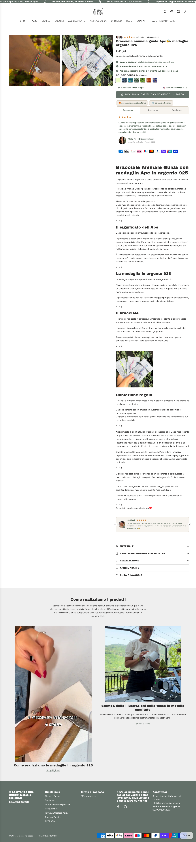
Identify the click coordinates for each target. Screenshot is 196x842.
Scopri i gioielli (53, 770)
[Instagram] (125, 806)
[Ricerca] (165, 11)
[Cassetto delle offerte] (171, 11)
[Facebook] (118, 806)
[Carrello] (178, 11)
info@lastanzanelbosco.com (166, 803)
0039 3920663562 (162, 810)
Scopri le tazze (143, 723)
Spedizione (121, 56)
